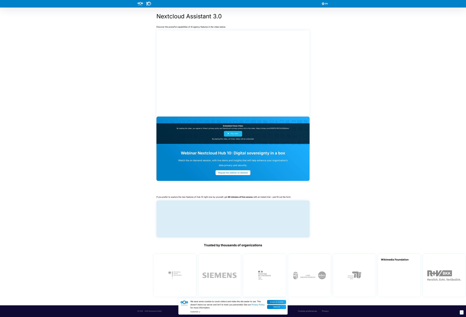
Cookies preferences (307, 311)
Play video (234, 134)
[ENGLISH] (325, 3)
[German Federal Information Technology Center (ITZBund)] (174, 275)
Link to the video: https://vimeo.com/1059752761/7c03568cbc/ (266, 128)
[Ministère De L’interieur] (264, 275)
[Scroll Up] (462, 312)
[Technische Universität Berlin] (354, 275)
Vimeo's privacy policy (211, 128)
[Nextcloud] (151, 3)
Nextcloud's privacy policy (232, 128)
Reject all (276, 307)
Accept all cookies (276, 302)
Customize (194, 312)
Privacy (325, 311)
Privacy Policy (258, 304)
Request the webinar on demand (233, 172)
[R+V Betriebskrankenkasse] (444, 275)
